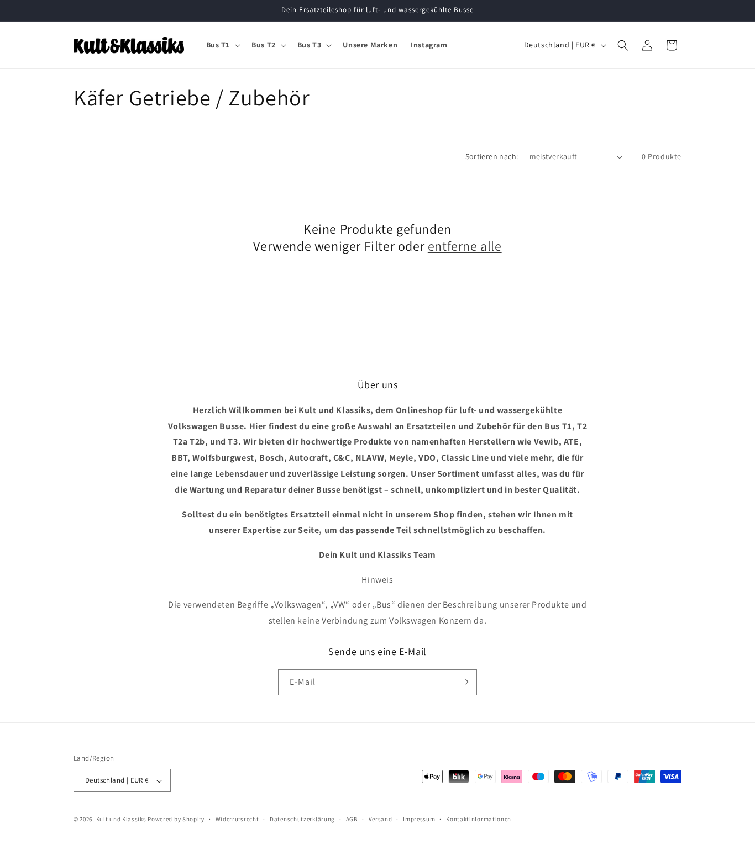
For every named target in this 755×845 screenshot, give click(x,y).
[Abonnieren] (464, 682)
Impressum (419, 819)
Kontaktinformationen (478, 819)
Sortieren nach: (491, 156)
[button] (222, 44)
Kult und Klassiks (121, 819)
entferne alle (465, 246)
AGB (352, 819)
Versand (380, 819)
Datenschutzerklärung (302, 819)
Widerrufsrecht (237, 819)
